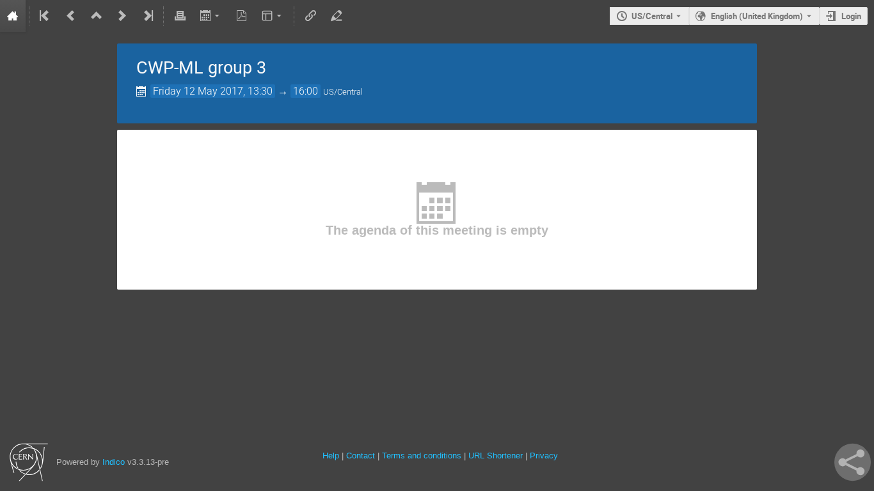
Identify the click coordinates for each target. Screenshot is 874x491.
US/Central (652, 16)
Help (330, 455)
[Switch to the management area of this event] (336, 16)
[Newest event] (147, 16)
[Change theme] (273, 16)
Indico (113, 461)
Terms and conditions (421, 455)
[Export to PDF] (242, 16)
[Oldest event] (45, 16)
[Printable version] (180, 16)
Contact (360, 455)
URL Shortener (495, 455)
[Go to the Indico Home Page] (13, 16)
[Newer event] (122, 16)
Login (851, 16)
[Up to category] (96, 16)
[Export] (211, 16)
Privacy (544, 455)
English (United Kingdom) (757, 16)
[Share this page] (852, 462)
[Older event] (71, 16)
